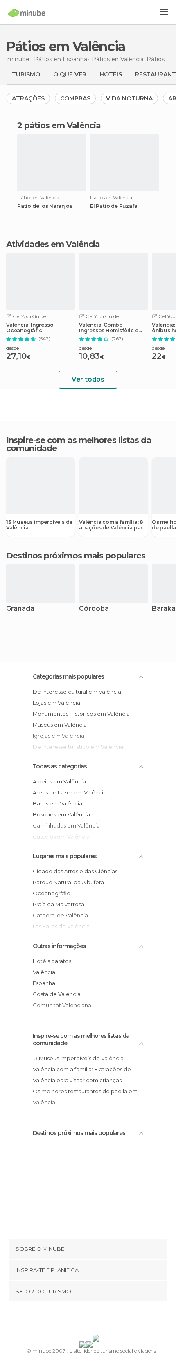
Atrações (28, 98)
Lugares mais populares (65, 856)
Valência (44, 972)
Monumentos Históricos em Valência (81, 713)
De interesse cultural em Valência (77, 691)
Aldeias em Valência (59, 781)
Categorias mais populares (68, 676)
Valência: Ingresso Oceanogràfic (29, 328)
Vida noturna (129, 98)
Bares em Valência (57, 803)
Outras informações (59, 946)
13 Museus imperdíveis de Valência (39, 525)
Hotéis (110, 74)
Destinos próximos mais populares (75, 556)
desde (12, 348)
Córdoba (94, 608)
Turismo (26, 74)
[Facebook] (75, 1320)
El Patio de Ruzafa (113, 206)
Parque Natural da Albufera (68, 882)
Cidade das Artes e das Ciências (75, 871)
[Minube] (26, 12)
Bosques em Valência (61, 814)
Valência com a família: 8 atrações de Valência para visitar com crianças (112, 525)
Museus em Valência (60, 724)
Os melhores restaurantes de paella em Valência (85, 1097)
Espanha (44, 983)
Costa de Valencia (57, 994)
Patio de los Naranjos (44, 206)
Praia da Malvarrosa (58, 904)
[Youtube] (107, 1320)
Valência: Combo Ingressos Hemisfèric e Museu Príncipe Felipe (108, 328)
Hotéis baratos (52, 961)
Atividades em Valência (53, 244)
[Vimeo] (96, 1320)
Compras (75, 98)
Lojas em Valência (56, 702)
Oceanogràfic (51, 893)
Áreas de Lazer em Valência (69, 792)
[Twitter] (86, 1320)
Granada (20, 608)
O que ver (69, 74)
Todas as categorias (60, 766)
